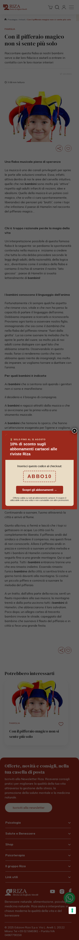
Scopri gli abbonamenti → (39, 489)
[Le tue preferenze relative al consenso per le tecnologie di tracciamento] (72, 910)
